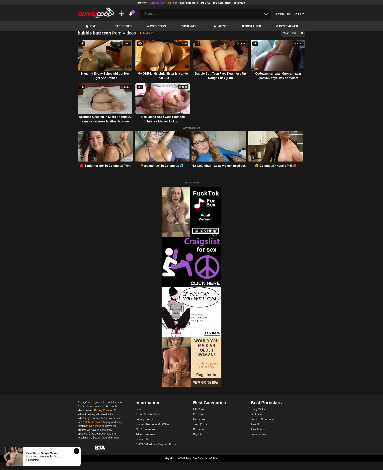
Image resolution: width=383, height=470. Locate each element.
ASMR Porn (184, 458)
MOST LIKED (253, 26)
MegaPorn (170, 458)
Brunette (198, 429)
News (138, 409)
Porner (142, 2)
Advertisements (145, 434)
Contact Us (142, 439)
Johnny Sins (258, 434)
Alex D (255, 424)
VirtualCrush (157, 2)
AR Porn (213, 458)
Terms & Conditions (147, 414)
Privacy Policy (144, 419)
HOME (93, 26)
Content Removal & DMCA (152, 424)
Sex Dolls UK (200, 458)
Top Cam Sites (222, 2)
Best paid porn (189, 2)
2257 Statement (145, 429)
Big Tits (197, 434)
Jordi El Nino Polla (262, 419)
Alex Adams (258, 429)
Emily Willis (258, 409)
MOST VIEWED (288, 26)
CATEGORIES (123, 26)
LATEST (222, 26)
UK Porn (299, 13)
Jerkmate (239, 2)
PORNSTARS (158, 26)
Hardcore (199, 419)
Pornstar (198, 414)
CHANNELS (191, 26)
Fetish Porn (283, 13)
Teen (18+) (200, 424)
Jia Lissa (256, 414)
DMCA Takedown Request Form (155, 444)
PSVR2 (205, 2)
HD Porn (198, 409)
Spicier (172, 2)
